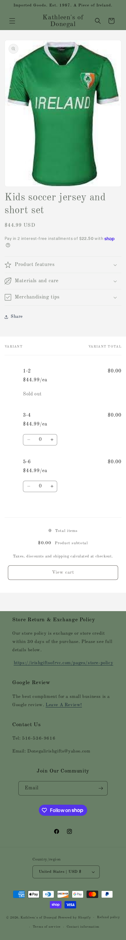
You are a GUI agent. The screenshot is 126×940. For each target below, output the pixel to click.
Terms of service (47, 927)
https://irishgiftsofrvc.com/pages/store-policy (63, 663)
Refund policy (108, 917)
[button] (12, 21)
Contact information (83, 927)
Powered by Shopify (74, 917)
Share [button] (17, 316)
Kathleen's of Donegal (39, 917)
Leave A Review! (64, 705)
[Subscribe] (100, 788)
